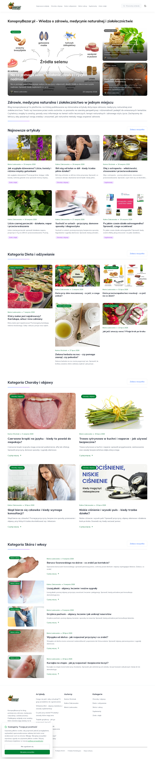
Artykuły (40, 694)
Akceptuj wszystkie (27, 752)
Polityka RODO (60, 751)
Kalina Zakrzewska (62, 164)
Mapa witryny (88, 751)
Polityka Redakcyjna (74, 751)
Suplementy (93, 6)
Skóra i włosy (82, 6)
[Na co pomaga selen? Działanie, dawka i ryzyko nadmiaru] (54, 62)
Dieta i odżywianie (70, 6)
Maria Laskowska (14, 164)
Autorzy (68, 694)
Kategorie (97, 694)
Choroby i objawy (56, 6)
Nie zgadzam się (27, 746)
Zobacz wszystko (137, 129)
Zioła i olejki (103, 6)
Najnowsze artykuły (42, 6)
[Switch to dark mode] (145, 6)
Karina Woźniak (109, 164)
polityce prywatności (35, 741)
